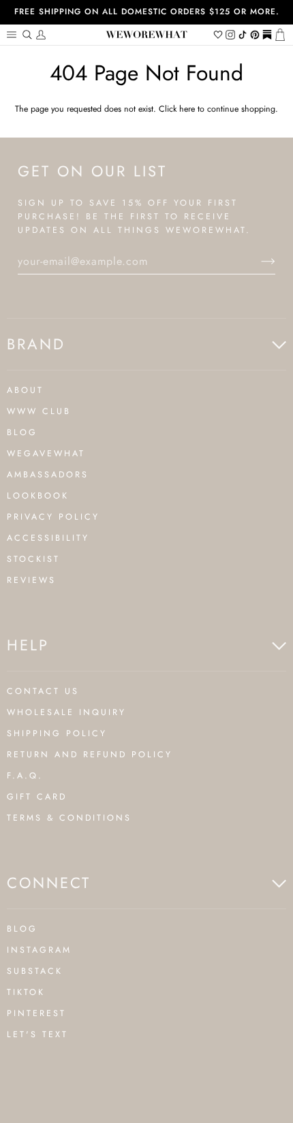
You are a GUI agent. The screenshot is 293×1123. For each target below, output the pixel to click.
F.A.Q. (25, 776)
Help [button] (28, 645)
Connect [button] (49, 882)
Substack (35, 971)
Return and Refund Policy (89, 754)
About (25, 390)
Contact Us (43, 691)
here (187, 109)
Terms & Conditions (69, 818)
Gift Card (37, 797)
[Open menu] (13, 35)
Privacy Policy (53, 517)
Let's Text (37, 1034)
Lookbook (38, 496)
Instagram (39, 950)
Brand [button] (36, 344)
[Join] (257, 261)
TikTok (26, 992)
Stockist (33, 559)
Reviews (31, 580)
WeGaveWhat (46, 453)
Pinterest (36, 1013)
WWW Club (39, 411)
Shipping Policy (57, 733)
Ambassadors (48, 475)
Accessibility (48, 538)
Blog (22, 432)
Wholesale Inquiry (66, 712)
